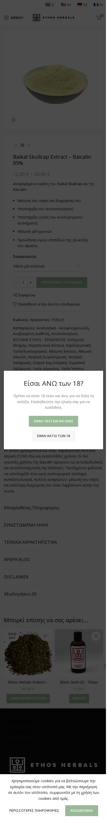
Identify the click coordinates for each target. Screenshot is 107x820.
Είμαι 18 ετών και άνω (53, 421)
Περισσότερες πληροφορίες (34, 810)
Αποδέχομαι (81, 810)
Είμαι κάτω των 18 (53, 435)
